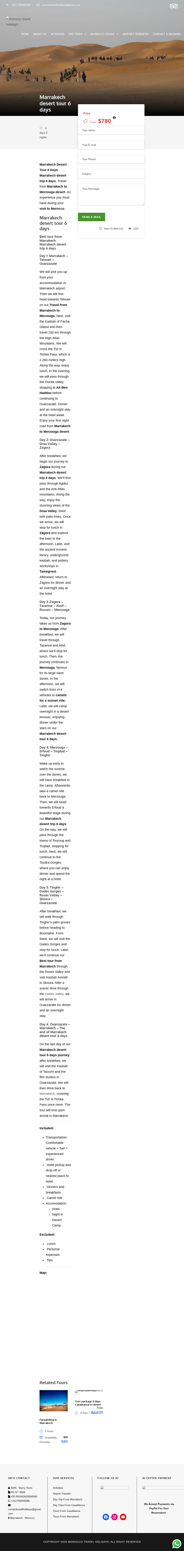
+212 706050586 (20, 4)
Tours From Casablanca (66, 1510)
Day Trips (75, 33)
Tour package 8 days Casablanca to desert (88, 1403)
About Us (40, 33)
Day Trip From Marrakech (67, 1499)
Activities (58, 33)
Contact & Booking (167, 33)
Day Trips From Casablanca (69, 1505)
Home (25, 33)
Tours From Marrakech (66, 1516)
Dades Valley (54, 994)
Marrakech (47, 1093)
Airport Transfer (136, 33)
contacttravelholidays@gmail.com (61, 4)
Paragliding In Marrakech (48, 1421)
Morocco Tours (102, 33)
